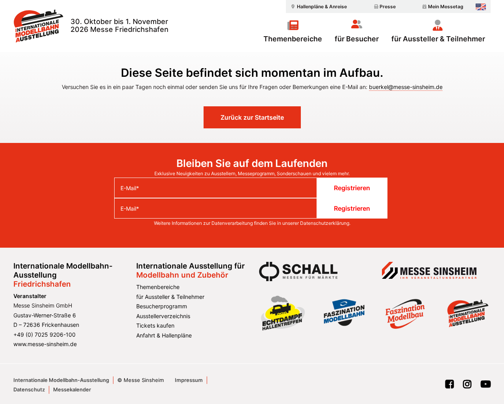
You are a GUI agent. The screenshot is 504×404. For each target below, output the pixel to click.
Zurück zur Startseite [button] (252, 117)
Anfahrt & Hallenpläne (164, 335)
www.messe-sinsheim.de (45, 344)
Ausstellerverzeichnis (163, 316)
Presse (388, 6)
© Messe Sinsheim (140, 380)
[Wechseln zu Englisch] (481, 7)
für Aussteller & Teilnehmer (438, 39)
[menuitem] (318, 6)
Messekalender (72, 389)
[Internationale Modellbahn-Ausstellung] (38, 26)
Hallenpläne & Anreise (322, 6)
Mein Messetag (445, 6)
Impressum (189, 380)
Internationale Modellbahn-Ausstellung (61, 380)
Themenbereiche (292, 39)
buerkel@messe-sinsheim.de (406, 86)
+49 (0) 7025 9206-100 (44, 334)
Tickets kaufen (155, 325)
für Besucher (357, 39)
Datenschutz (29, 389)
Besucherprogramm (161, 306)
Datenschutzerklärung (324, 223)
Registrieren (352, 188)
